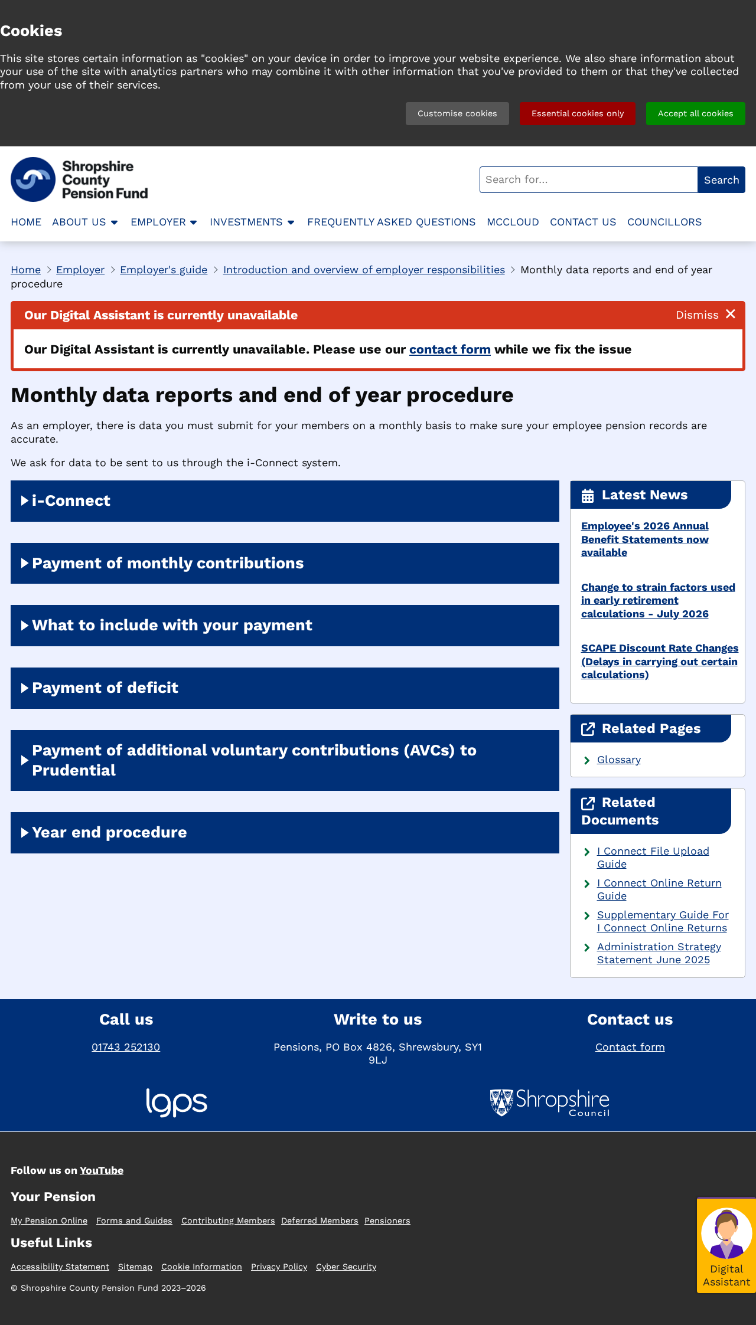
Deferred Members (320, 1220)
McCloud (513, 221)
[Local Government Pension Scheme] (177, 1104)
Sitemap (135, 1266)
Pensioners (387, 1220)
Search (721, 180)
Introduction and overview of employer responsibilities (364, 269)
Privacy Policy (279, 1266)
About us (79, 221)
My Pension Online (49, 1220)
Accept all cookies (696, 113)
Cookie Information (201, 1266)
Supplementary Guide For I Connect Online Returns (663, 921)
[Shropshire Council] (549, 1104)
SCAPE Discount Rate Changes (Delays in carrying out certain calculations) (660, 661)
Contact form (630, 1047)
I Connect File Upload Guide (653, 858)
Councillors (664, 221)
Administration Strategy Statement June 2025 (659, 953)
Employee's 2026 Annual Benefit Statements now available (645, 538)
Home (26, 221)
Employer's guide (163, 269)
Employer (158, 221)
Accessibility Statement (60, 1266)
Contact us (583, 221)
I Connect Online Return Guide (659, 889)
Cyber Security (346, 1266)
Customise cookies (457, 113)
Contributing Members (228, 1220)
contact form (450, 349)
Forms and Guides (134, 1220)
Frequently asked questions (391, 221)
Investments (246, 221)
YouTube (101, 1170)
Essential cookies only (578, 113)
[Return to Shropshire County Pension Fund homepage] (84, 179)
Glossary (619, 759)
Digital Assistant (727, 1274)
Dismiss (697, 315)
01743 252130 (126, 1047)
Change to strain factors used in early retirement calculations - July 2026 (658, 600)
